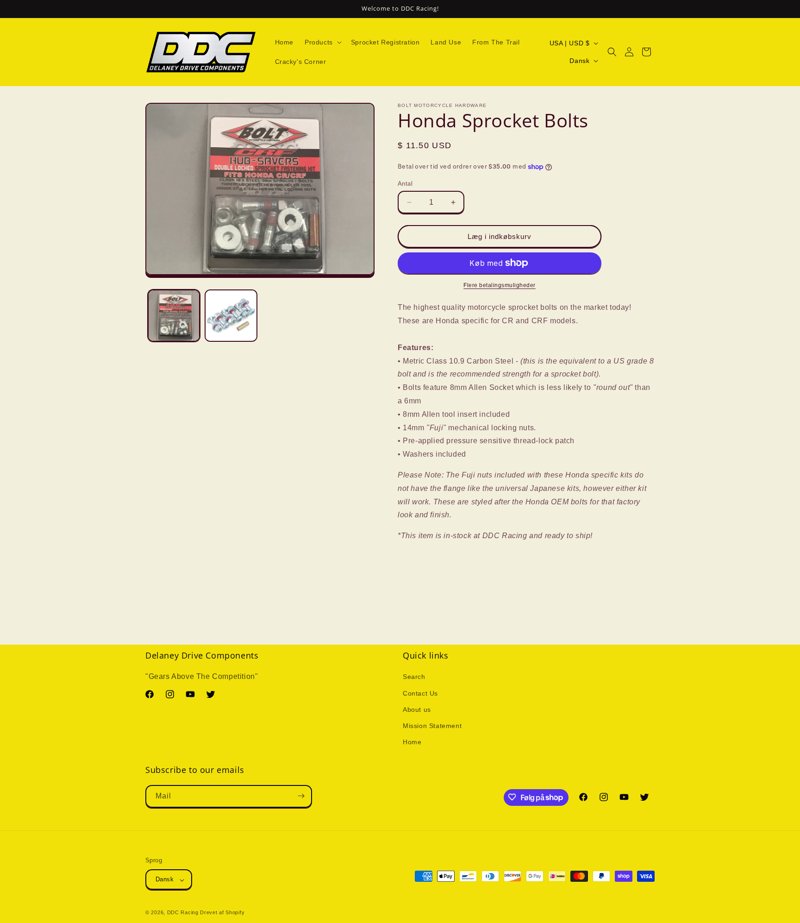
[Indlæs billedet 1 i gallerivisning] (174, 315)
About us (417, 709)
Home (412, 742)
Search (414, 677)
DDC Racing (183, 913)
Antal (405, 183)
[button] (322, 42)
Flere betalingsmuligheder (499, 285)
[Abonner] (301, 796)
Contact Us (420, 693)
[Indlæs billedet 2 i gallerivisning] (231, 315)
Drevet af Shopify (222, 913)
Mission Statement (432, 725)
